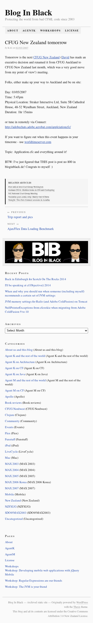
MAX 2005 (12, 476)
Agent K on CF (14, 368)
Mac (7, 458)
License (72, 30)
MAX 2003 (12, 464)
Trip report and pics (20, 217)
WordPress (82, 602)
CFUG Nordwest (15, 409)
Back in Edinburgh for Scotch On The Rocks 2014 (35, 279)
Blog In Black (28, 12)
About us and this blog (19, 350)
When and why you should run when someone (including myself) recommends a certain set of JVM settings (44, 293)
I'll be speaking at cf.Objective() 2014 (28, 285)
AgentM (10, 554)
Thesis (76, 607)
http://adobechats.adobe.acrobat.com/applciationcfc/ (38, 127)
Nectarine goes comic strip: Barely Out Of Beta (28, 197)
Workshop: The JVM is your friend (26, 587)
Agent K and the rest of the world (25, 356)
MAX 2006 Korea (16, 482)
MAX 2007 (12, 488)
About (12, 30)
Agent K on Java (15, 374)
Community (12, 421)
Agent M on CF (14, 390)
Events (9, 427)
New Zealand (13, 500)
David (65, 57)
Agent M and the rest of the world (25, 380)
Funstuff (10, 439)
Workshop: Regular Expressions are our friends (33, 580)
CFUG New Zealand (46, 57)
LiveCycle (11, 451)
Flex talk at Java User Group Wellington (25, 187)
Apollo (9, 396)
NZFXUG (10, 506)
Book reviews (13, 403)
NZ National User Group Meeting (23, 193)
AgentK (29, 30)
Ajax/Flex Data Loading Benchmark (30, 229)
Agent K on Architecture (20, 362)
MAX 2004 (12, 470)
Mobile (9, 494)
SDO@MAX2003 (15, 513)
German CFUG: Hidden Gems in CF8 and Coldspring (31, 190)
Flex (7, 433)
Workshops (50, 30)
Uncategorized (14, 519)
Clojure (9, 415)
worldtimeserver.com (37, 142)
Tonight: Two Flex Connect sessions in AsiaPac (29, 200)
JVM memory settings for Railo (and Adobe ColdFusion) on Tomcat (46, 301)
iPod (8, 445)
